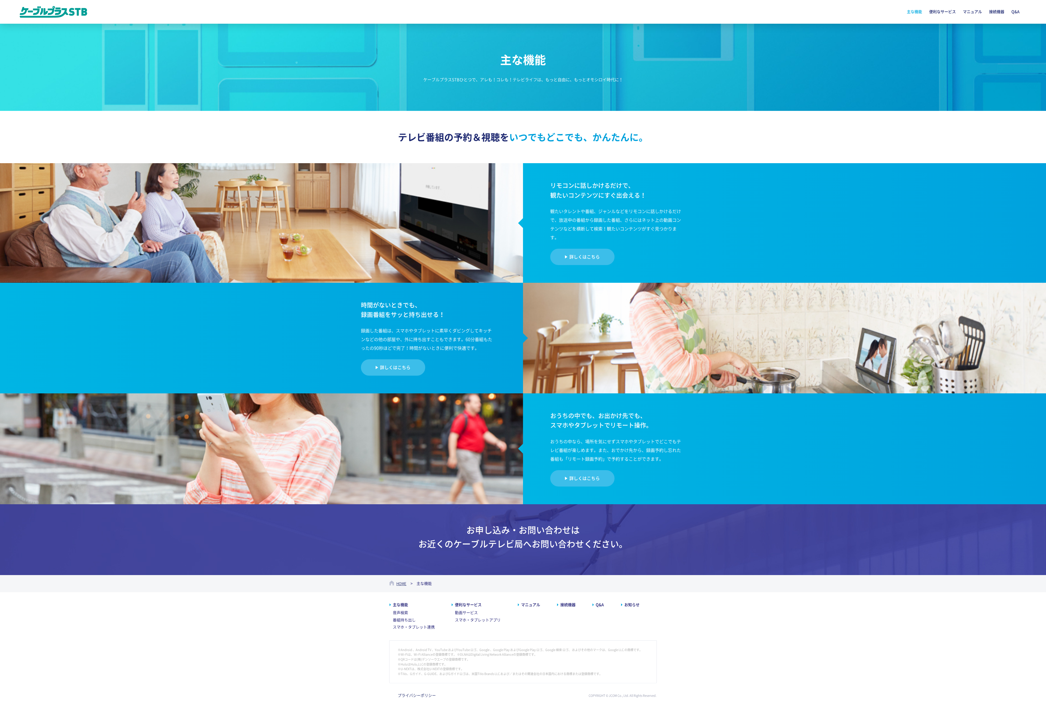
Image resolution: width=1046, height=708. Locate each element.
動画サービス (466, 613)
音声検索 (400, 613)
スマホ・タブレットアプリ (478, 620)
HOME (401, 583)
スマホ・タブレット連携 (414, 627)
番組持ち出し (404, 620)
